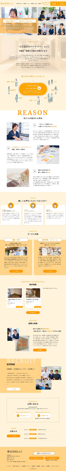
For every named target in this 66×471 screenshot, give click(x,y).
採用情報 (38, 466)
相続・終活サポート (20, 3)
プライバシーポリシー (55, 466)
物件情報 (32, 3)
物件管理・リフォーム (27, 3)
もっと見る (16, 271)
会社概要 (39, 3)
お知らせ (36, 3)
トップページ (9, 466)
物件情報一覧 (33, 312)
